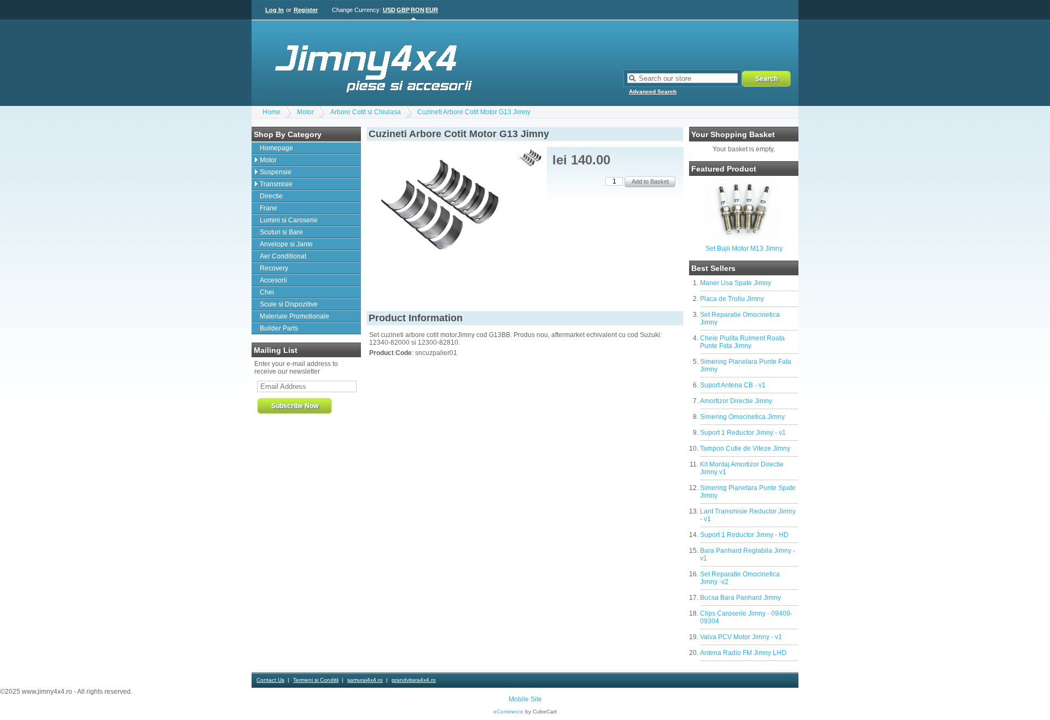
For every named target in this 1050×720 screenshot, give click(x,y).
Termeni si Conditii (316, 680)
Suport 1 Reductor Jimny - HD (744, 535)
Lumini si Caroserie (289, 220)
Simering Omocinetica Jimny (742, 417)
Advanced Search (652, 91)
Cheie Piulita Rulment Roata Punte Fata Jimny (742, 342)
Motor (305, 112)
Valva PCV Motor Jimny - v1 (741, 637)
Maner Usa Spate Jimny (735, 283)
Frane (268, 208)
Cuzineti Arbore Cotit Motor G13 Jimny (473, 112)
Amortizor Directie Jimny (736, 401)
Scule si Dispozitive (289, 304)
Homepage (276, 148)
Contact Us (270, 680)
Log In (274, 10)
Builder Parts (279, 328)
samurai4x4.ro (365, 680)
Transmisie (276, 184)
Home (271, 112)
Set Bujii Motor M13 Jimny (744, 248)
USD (389, 10)
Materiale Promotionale (294, 316)
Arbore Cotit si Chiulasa (365, 112)
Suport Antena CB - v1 (733, 385)
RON (417, 10)
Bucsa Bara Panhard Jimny (740, 597)
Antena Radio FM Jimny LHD (743, 653)
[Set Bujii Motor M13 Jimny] (743, 238)
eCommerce (508, 712)
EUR (431, 10)
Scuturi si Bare (281, 232)
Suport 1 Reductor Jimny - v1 (743, 432)
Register (306, 10)
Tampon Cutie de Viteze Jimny (745, 448)
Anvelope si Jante (286, 244)
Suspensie (275, 172)
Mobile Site (525, 699)
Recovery (274, 268)
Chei (267, 292)
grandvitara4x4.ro (414, 680)
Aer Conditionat (283, 256)
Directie (271, 196)
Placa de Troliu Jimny (732, 299)
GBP (403, 10)
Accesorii (273, 280)
